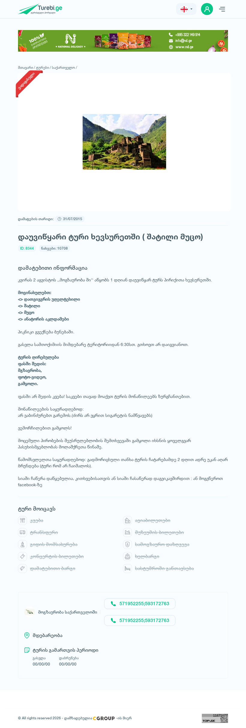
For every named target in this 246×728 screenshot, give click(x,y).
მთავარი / (26, 67)
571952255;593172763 (144, 603)
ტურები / (43, 67)
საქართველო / (64, 67)
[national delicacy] (123, 41)
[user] (207, 9)
